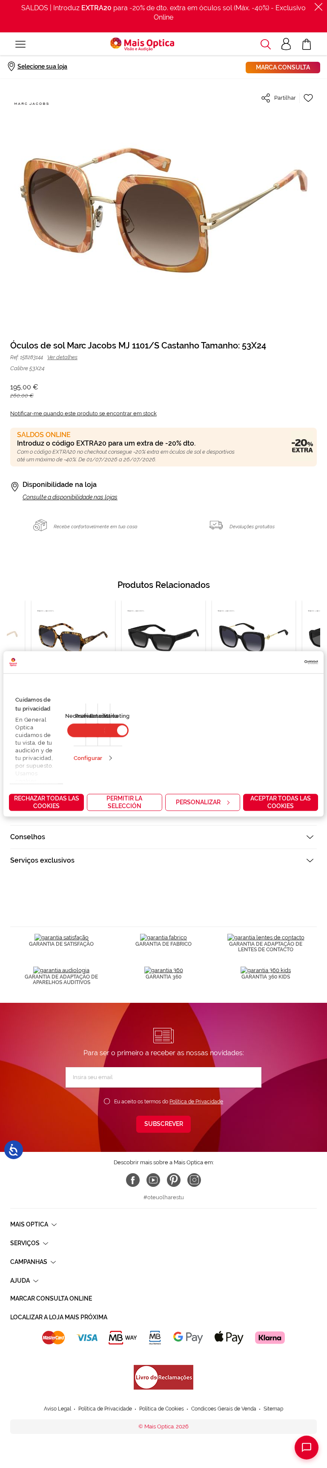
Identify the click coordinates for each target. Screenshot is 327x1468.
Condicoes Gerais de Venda (223, 1409)
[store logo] (142, 44)
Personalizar (198, 802)
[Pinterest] (174, 1180)
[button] (265, 44)
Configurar (88, 758)
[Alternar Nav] (20, 44)
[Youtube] (153, 1180)
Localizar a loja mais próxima (58, 1317)
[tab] (163, 837)
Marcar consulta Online (51, 1298)
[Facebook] (133, 1180)
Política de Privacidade (196, 1102)
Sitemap (273, 1409)
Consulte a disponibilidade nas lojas (70, 497)
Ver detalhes (62, 357)
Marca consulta (283, 67)
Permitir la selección (124, 802)
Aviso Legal (57, 1409)
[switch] (116, 730)
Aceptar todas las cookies (280, 802)
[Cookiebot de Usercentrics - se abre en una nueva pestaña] (281, 662)
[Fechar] (318, 7)
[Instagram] (194, 1180)
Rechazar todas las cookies (46, 802)
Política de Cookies (161, 1409)
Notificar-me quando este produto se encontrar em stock (83, 413)
